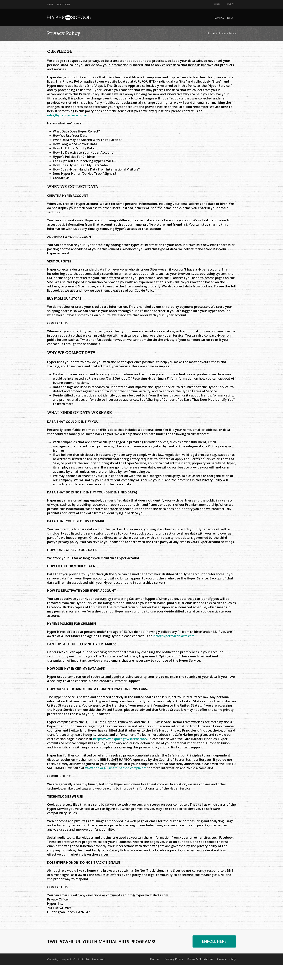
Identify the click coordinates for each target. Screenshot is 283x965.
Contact (155, 959)
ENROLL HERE (214, 941)
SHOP (50, 4)
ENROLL (231, 4)
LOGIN (216, 4)
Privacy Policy (173, 959)
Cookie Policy (226, 959)
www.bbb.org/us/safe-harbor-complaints (116, 768)
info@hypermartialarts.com (68, 115)
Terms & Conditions (200, 959)
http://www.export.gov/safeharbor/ (120, 739)
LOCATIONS (63, 4)
